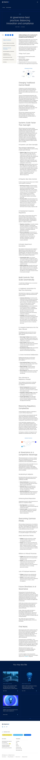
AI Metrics (26, 656)
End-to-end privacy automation (7, 747)
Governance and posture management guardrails (6, 746)
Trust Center (4, 756)
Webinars (17, 745)
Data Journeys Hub (19, 750)
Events (17, 744)
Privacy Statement (11, 756)
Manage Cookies (24, 756)
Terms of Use (18, 756)
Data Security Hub (19, 748)
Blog (16, 742)
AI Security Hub (18, 747)
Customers (17, 741)
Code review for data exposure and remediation (7, 742)
